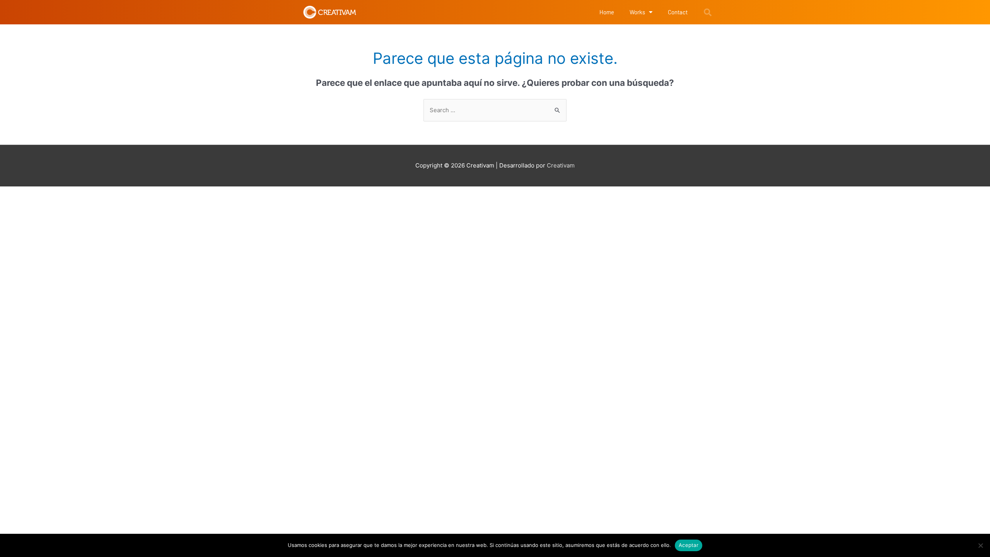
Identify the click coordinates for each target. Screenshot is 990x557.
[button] (707, 12)
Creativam (561, 165)
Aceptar (688, 545)
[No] (980, 545)
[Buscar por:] (495, 110)
